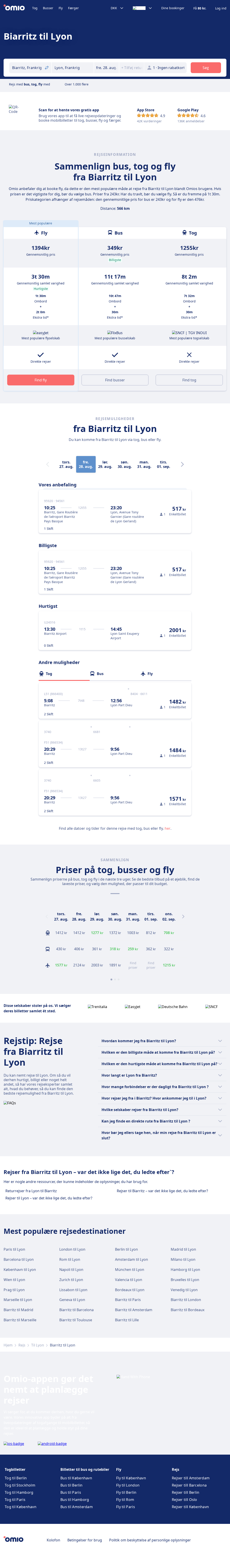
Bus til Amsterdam (76, 1506)
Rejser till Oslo (184, 1499)
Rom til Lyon (69, 1259)
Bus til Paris (70, 1492)
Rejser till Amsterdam (191, 1478)
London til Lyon (72, 1249)
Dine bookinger (172, 8)
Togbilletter (15, 1469)
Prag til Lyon (14, 1289)
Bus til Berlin (71, 1485)
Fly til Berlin (126, 1492)
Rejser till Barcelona (189, 1485)
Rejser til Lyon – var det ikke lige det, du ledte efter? (48, 1198)
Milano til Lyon (183, 1259)
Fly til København (131, 1478)
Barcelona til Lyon (19, 1259)
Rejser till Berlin (185, 1492)
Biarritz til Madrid (18, 1309)
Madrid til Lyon (183, 1249)
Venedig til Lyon (184, 1289)
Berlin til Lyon (126, 1249)
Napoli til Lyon (71, 1269)
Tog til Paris (15, 1499)
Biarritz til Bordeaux (187, 1309)
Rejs (21, 1345)
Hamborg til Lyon (185, 1269)
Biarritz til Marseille (20, 1319)
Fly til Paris (125, 1506)
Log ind (220, 8)
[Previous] (46, 916)
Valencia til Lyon (128, 1279)
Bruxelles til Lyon (185, 1279)
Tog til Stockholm (20, 1485)
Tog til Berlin (16, 1478)
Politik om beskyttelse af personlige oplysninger (150, 1540)
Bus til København (76, 1478)
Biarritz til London (186, 1299)
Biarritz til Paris (128, 1299)
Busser (48, 8)
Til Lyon (37, 1345)
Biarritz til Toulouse (75, 1319)
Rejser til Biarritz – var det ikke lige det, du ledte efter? (162, 1190)
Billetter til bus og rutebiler (84, 1469)
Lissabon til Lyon (73, 1289)
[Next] (182, 464)
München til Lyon (129, 1269)
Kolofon (53, 1540)
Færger (73, 8)
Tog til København (20, 1506)
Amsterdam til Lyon (131, 1259)
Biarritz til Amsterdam (133, 1309)
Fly (61, 8)
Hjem (8, 1345)
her (167, 828)
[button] (106, 67)
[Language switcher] (142, 8)
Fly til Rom (125, 1499)
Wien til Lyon (14, 1279)
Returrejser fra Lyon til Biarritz (31, 1190)
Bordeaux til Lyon (129, 1289)
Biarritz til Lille (127, 1319)
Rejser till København (190, 1506)
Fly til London (127, 1485)
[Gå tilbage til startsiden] (18, 8)
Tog (35, 8)
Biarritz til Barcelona (76, 1309)
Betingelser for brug (84, 1540)
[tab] (64, 673)
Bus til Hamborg (74, 1499)
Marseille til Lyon (18, 1299)
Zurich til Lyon (71, 1279)
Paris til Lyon (14, 1249)
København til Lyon (20, 1269)
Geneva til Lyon (72, 1299)
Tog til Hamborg (19, 1492)
